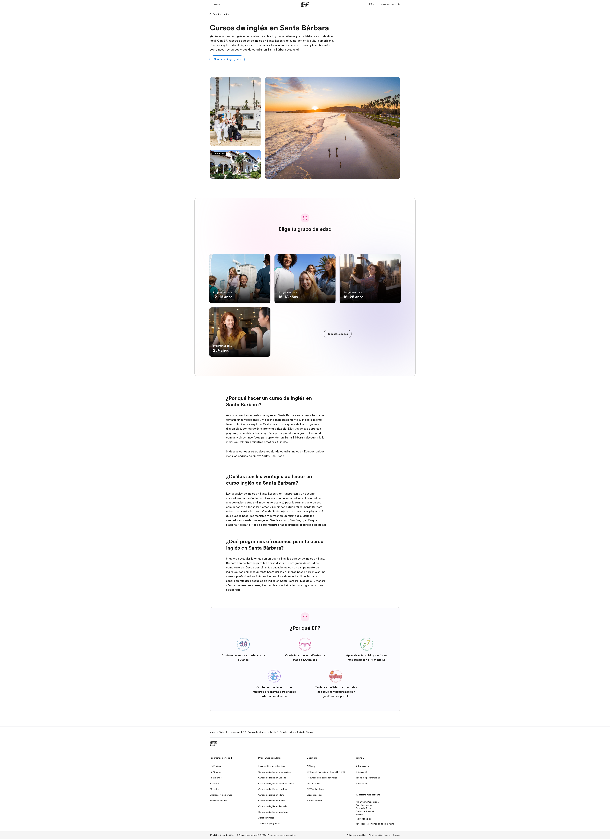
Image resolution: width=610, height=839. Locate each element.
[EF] (305, 4)
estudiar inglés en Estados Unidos (302, 451)
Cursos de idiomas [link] (257, 732)
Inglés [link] (273, 732)
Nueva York (260, 456)
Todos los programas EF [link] (231, 732)
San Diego (277, 456)
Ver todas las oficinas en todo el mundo (376, 823)
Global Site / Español (223, 835)
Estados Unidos (221, 14)
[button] (215, 4)
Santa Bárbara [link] (306, 732)
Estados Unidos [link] (288, 732)
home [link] (212, 732)
